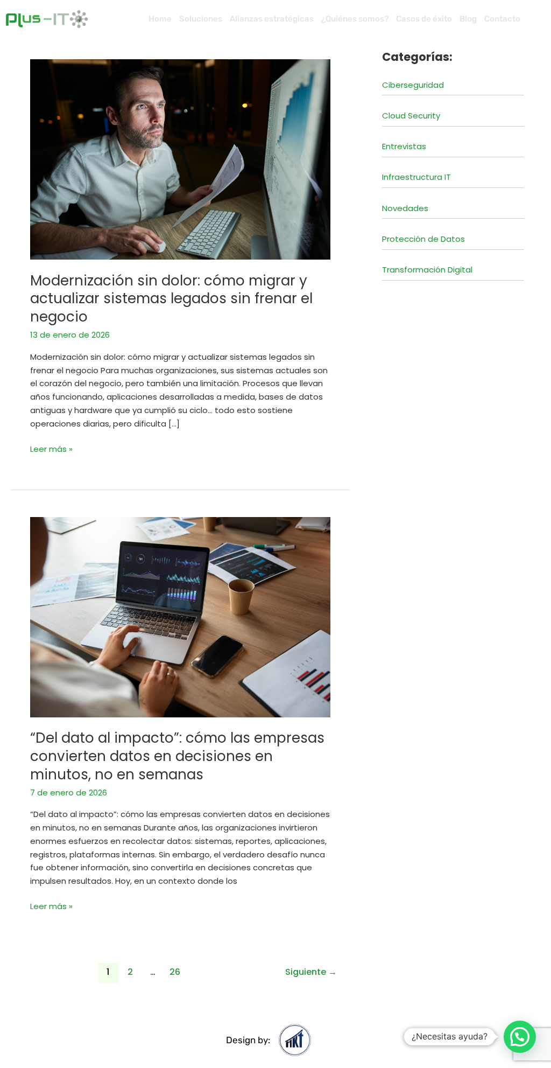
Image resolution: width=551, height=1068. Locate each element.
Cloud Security (411, 115)
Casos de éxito (424, 19)
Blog (468, 19)
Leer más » (51, 449)
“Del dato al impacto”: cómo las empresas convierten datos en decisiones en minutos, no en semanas (177, 756)
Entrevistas (404, 146)
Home (160, 19)
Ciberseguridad (413, 84)
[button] (520, 1037)
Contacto (502, 19)
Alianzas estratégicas (272, 19)
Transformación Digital (427, 269)
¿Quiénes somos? (354, 19)
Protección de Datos (423, 239)
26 (174, 972)
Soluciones (200, 19)
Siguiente (311, 972)
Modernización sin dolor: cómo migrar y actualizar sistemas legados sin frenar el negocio (171, 299)
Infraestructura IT (416, 177)
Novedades (405, 208)
